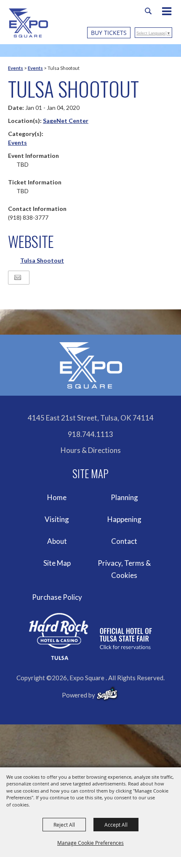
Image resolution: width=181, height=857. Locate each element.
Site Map (57, 563)
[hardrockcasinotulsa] (90, 636)
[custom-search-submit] (148, 11)
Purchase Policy (57, 597)
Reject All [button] (64, 824)
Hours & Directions (91, 450)
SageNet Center (65, 120)
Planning (124, 497)
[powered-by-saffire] (107, 693)
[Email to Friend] (18, 278)
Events (15, 68)
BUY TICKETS (109, 33)
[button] (171, 12)
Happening (124, 519)
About (57, 541)
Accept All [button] (116, 824)
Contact (124, 541)
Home (57, 497)
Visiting (57, 519)
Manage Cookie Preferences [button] (90, 842)
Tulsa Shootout (42, 260)
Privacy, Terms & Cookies (124, 569)
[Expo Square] (28, 22)
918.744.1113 (90, 434)
